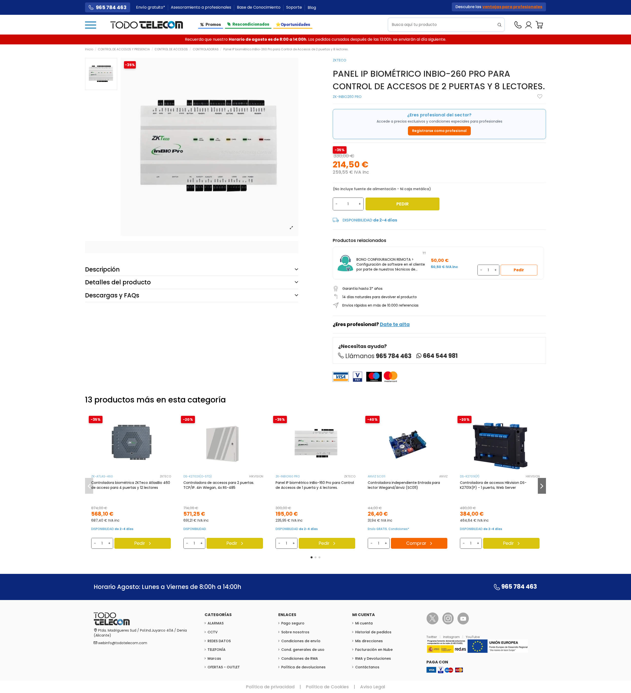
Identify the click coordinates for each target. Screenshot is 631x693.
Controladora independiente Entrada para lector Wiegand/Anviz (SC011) (404, 485)
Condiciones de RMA (299, 658)
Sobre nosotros (295, 632)
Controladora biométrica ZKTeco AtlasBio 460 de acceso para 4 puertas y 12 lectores (130, 485)
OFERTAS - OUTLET (224, 667)
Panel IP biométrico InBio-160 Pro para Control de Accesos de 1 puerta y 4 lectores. (315, 485)
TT (424, 253)
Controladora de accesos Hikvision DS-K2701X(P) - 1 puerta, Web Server (493, 485)
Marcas (214, 658)
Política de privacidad (270, 687)
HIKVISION (256, 476)
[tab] (191, 269)
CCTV (213, 632)
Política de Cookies (327, 687)
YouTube (473, 637)
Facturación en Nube (374, 649)
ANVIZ (443, 476)
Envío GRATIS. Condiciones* (388, 529)
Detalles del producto (118, 282)
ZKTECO (339, 60)
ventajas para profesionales (512, 7)
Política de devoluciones (303, 667)
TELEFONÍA (217, 649)
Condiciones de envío (300, 640)
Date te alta (395, 324)
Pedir (402, 204)
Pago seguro (292, 623)
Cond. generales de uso (302, 649)
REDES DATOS (219, 640)
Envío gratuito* (151, 7)
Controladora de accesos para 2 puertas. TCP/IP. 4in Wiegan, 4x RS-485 (218, 485)
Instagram (451, 637)
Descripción (102, 269)
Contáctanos (367, 667)
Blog (312, 7)
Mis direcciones (369, 640)
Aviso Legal (372, 687)
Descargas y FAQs (112, 295)
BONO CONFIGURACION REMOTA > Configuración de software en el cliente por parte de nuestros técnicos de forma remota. (390, 264)
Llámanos (378, 356)
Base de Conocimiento (259, 7)
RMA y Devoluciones (373, 658)
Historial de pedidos (373, 632)
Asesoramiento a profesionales (201, 7)
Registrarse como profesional (439, 130)
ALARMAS (216, 623)
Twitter (432, 637)
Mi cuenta (364, 623)
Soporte (294, 7)
